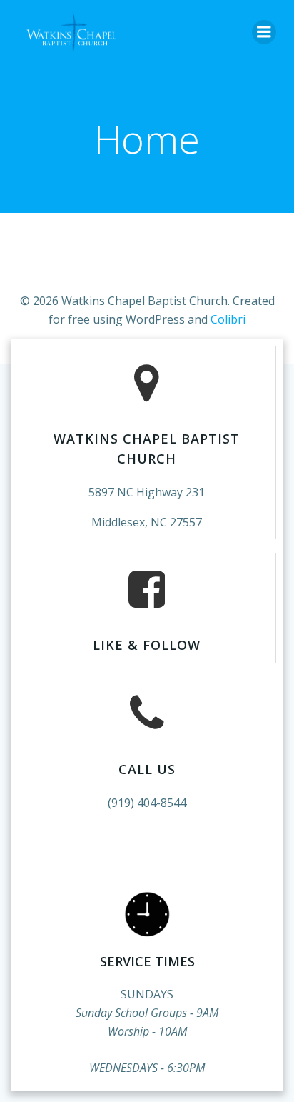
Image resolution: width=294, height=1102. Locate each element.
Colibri (228, 319)
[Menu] (264, 32)
